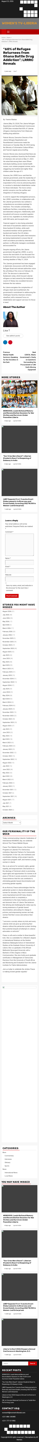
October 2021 (7, 793)
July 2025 (6, 655)
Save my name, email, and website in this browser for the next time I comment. (19, 587)
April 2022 (6, 776)
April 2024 (6, 699)
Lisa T (15, 71)
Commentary (9, 1156)
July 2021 (6, 803)
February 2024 (7, 705)
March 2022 (7, 779)
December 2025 (8, 638)
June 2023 (6, 732)
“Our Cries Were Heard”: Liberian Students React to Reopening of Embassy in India (17, 458)
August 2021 (7, 800)
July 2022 (6, 766)
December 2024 (8, 679)
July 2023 (6, 729)
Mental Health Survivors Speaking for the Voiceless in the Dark (10, 357)
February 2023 (7, 746)
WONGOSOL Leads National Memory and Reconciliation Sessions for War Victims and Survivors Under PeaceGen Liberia (18, 414)
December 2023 (8, 712)
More (4, 1152)
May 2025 (6, 662)
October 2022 (7, 756)
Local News (9, 1176)
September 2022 (8, 759)
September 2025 (8, 648)
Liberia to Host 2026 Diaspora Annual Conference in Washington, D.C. (19, 1350)
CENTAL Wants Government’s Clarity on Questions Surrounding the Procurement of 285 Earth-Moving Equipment (28, 361)
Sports (7, 1166)
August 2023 (7, 726)
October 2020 (7, 810)
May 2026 (6, 621)
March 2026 (7, 628)
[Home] (4, 31)
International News (11, 1173)
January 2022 (7, 786)
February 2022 (7, 783)
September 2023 (8, 722)
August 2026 (7, 611)
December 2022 (8, 753)
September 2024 (8, 682)
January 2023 (7, 749)
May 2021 (6, 806)
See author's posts (13, 336)
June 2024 (6, 692)
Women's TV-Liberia (19, 23)
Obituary (7, 1162)
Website (8, 575)
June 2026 (6, 618)
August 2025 (7, 652)
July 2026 (6, 615)
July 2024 (6, 689)
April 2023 (6, 739)
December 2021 (8, 790)
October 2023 (7, 719)
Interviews (8, 1159)
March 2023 (7, 743)
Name (8, 558)
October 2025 (7, 645)
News (4, 1169)
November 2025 (8, 642)
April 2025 (6, 665)
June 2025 (6, 658)
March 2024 (7, 702)
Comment (9, 532)
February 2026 (7, 631)
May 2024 (6, 695)
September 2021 (8, 796)
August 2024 (7, 685)
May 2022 (6, 773)
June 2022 (6, 769)
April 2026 (6, 625)
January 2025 (7, 675)
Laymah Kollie (17, 421)
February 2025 (7, 672)
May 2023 (6, 736)
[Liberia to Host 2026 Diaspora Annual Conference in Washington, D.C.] (19, 1332)
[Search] (36, 32)
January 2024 (7, 709)
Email (7, 567)
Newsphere (29, 1437)
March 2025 (7, 669)
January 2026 (7, 635)
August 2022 (7, 763)
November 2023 (8, 716)
